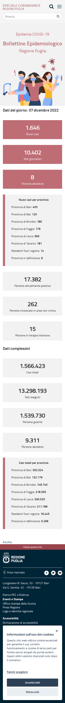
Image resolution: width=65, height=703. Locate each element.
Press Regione (11, 607)
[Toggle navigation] (58, 6)
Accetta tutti (32, 682)
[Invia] (58, 16)
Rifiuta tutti (32, 692)
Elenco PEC (9, 595)
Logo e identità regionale (18, 611)
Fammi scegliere (17, 671)
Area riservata (16, 572)
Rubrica (24, 595)
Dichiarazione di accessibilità (20, 623)
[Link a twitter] (53, 573)
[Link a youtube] (60, 573)
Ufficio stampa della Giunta (19, 603)
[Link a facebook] (46, 573)
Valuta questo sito (32, 547)
